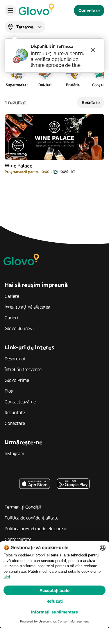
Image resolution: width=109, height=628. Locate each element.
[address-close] (93, 50)
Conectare (15, 423)
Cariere (12, 296)
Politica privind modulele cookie (36, 528)
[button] (17, 74)
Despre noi (15, 358)
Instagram (14, 453)
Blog (9, 391)
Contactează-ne (20, 401)
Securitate (15, 412)
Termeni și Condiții (23, 507)
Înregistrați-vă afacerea (27, 306)
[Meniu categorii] (10, 10)
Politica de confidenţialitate (31, 517)
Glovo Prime (17, 380)
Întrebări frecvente (23, 369)
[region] (54, 74)
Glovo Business (19, 328)
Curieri (11, 317)
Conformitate (18, 539)
